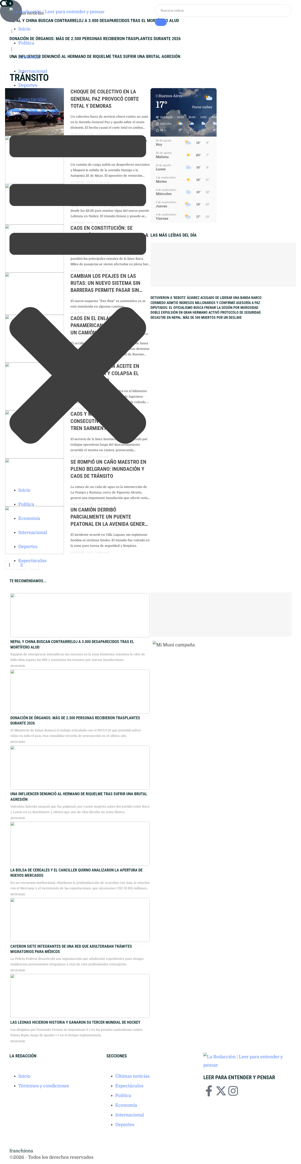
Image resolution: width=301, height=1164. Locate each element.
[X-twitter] (221, 1090)
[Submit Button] (161, 22)
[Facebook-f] (208, 1090)
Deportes (124, 1124)
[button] (77, 6)
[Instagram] (233, 1090)
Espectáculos (129, 1085)
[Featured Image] (80, 615)
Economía (126, 1105)
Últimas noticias (132, 1076)
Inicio (24, 1076)
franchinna (21, 1150)
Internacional (129, 1115)
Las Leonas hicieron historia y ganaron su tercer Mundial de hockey (75, 1022)
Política (123, 1095)
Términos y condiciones (43, 1085)
